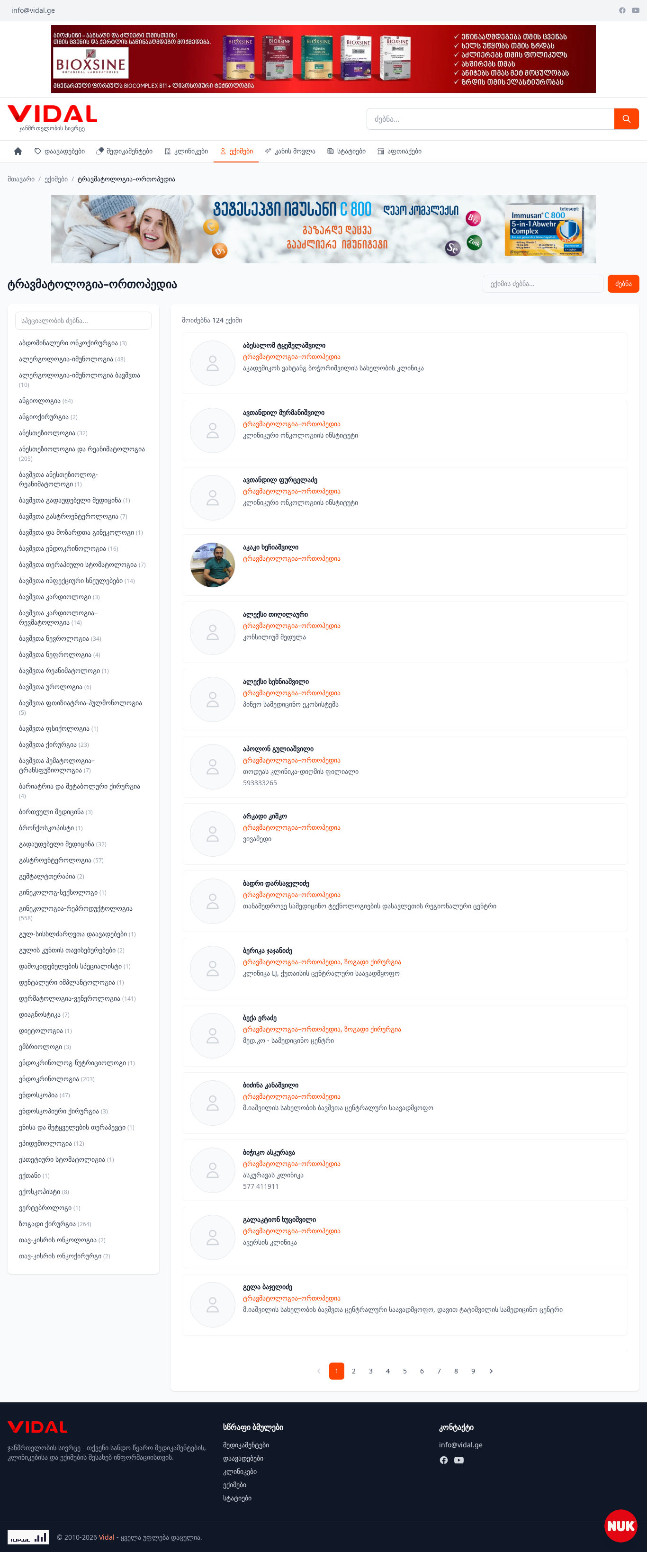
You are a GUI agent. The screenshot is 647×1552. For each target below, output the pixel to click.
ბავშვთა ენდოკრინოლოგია (68, 548)
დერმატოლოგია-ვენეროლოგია (77, 998)
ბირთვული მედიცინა (56, 811)
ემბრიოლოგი (45, 1046)
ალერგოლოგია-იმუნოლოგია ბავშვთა (79, 379)
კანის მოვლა (295, 150)
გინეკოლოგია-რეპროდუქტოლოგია (76, 913)
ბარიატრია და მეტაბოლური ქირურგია (79, 790)
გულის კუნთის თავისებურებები (72, 949)
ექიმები (241, 150)
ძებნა (623, 283)
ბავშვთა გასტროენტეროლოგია (73, 515)
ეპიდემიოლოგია (51, 1143)
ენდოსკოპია (44, 1094)
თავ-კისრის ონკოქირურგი (64, 1255)
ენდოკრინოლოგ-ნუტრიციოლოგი (77, 1062)
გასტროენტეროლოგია (61, 859)
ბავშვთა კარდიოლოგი (59, 596)
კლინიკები (191, 150)
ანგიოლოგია (46, 400)
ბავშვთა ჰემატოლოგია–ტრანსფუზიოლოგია (57, 765)
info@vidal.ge (33, 10)
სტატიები (351, 150)
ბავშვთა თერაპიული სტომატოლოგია (82, 564)
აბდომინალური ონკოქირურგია (73, 342)
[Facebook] (622, 10)
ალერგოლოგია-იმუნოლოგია (72, 358)
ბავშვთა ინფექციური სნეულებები (77, 580)
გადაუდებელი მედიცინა (63, 843)
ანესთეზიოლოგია (53, 432)
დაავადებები (65, 150)
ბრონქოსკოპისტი (51, 827)
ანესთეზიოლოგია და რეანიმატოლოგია (82, 453)
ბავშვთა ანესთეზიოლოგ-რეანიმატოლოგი (58, 479)
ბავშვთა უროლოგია (55, 686)
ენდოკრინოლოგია (57, 1078)
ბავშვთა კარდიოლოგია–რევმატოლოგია (58, 617)
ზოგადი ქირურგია (55, 1223)
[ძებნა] (626, 118)
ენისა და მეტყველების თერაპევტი (77, 1126)
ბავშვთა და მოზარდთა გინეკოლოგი (81, 532)
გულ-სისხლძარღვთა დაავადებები (77, 933)
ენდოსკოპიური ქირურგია (63, 1110)
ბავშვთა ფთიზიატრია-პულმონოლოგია (80, 707)
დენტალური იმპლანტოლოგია (71, 982)
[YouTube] (635, 10)
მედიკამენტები (130, 150)
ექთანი (34, 1175)
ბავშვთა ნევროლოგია (60, 638)
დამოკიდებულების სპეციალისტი (75, 965)
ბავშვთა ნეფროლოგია (59, 654)
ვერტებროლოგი (50, 1207)
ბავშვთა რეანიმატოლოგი (64, 670)
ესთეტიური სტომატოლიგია (66, 1159)
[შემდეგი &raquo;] (491, 1371)
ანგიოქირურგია (48, 416)
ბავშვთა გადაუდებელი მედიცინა (74, 499)
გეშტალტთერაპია (51, 875)
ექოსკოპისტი (44, 1191)
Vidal (107, 1537)
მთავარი (21, 178)
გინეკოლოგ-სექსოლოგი (63, 892)
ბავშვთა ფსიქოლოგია (59, 728)
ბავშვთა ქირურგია (54, 744)
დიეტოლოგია (45, 1030)
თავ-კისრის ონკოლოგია (62, 1239)
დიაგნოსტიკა (44, 1014)
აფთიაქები (404, 150)
